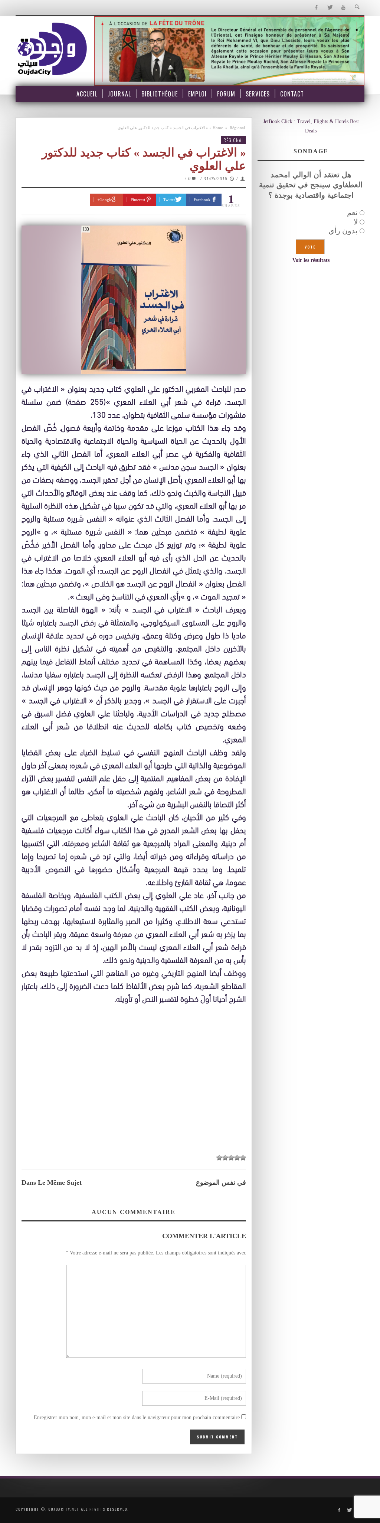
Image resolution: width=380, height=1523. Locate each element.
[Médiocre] (243, 1158)
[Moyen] (237, 1158)
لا (356, 222)
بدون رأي (343, 231)
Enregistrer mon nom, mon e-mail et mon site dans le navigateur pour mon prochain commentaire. (136, 1417)
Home (218, 127)
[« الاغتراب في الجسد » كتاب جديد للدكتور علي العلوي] (134, 300)
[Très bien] (225, 1158)
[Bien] (231, 1158)
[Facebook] (316, 7)
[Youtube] (343, 7)
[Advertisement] (134, 1079)
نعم (352, 212)
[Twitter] (330, 7)
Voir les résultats (311, 260)
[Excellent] (219, 1158)
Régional (237, 127)
